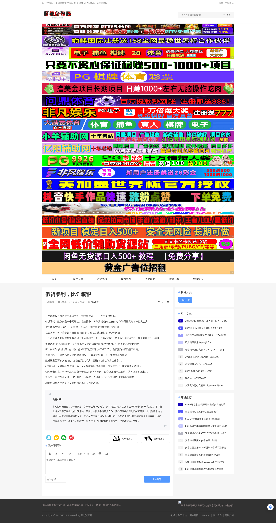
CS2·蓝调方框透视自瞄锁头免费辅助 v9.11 (203, 425)
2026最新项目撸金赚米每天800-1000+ (202, 328)
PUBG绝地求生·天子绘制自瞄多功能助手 (202, 404)
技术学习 (126, 279)
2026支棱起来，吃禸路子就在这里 (199, 356)
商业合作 (217, 515)
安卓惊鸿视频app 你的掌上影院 (198, 440)
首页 (54, 279)
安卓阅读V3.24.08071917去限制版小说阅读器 (205, 433)
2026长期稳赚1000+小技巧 (196, 371)
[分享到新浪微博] (71, 437)
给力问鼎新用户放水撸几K (195, 342)
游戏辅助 (150, 279)
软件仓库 (78, 279)
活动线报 (102, 279)
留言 (221, 3)
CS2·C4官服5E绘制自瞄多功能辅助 (200, 418)
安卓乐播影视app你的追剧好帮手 (199, 411)
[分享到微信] (63, 437)
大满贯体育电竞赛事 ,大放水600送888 (201, 385)
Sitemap (205, 515)
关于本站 (182, 515)
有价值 (127, 438)
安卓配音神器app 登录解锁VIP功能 (200, 454)
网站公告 (198, 279)
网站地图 (194, 515)
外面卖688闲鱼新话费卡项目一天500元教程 (204, 335)
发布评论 (157, 479)
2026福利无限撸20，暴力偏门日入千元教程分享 (206, 320)
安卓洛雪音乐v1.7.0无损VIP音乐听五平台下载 (205, 447)
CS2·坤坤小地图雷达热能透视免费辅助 (201, 468)
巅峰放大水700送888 (193, 378)
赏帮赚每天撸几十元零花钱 (196, 363)
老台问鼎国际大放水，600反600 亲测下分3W (205, 349)
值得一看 (174, 279)
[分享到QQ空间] (48, 437)
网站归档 (229, 515)
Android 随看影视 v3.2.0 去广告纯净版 (202, 461)
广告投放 (229, 3)
